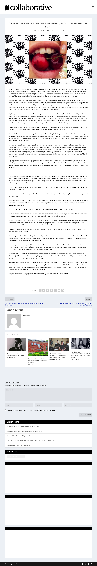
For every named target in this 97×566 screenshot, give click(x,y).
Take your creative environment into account (16, 354)
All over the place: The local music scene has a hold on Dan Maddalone (57, 355)
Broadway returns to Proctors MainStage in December (25, 431)
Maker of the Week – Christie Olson (18, 445)
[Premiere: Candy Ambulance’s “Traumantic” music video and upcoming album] (80, 343)
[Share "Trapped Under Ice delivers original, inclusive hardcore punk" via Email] (59, 290)
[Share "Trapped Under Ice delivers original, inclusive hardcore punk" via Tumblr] (48, 290)
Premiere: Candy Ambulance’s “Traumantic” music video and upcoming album (80, 354)
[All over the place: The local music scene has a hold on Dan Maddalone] (59, 344)
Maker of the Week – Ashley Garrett (19, 436)
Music (58, 30)
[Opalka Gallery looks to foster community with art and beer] (38, 347)
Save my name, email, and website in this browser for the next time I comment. (31, 410)
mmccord (42, 30)
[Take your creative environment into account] (16, 344)
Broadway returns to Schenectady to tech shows (23, 426)
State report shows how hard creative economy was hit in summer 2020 (30, 440)
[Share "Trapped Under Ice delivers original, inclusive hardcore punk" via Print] (63, 290)
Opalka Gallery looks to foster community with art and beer (37, 360)
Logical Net (13, 564)
